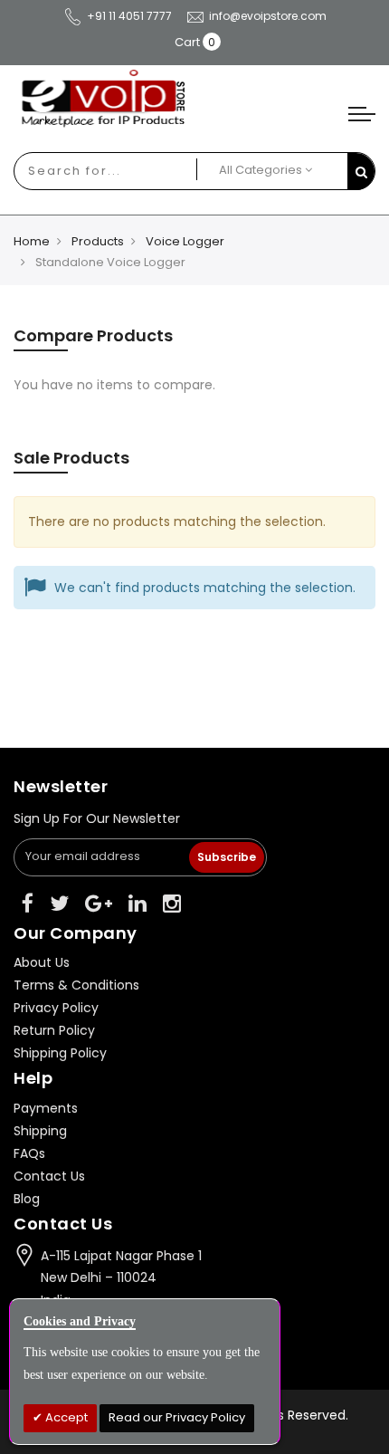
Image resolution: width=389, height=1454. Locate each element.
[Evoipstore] (194, 99)
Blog (27, 1199)
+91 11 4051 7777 (129, 16)
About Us (42, 962)
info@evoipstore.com (268, 16)
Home (32, 241)
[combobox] (84, 171)
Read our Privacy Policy (177, 1417)
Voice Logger (185, 241)
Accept (65, 1417)
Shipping (40, 1131)
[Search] (361, 171)
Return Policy (54, 1030)
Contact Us (49, 1176)
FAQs (29, 1153)
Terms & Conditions (76, 985)
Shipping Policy (60, 1053)
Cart (187, 42)
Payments (46, 1108)
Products (97, 241)
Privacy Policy (56, 1008)
